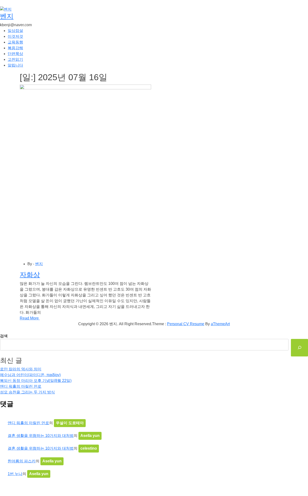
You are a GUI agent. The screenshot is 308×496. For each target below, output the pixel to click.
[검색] (299, 347)
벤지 (6, 16)
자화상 (30, 274)
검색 (4, 336)
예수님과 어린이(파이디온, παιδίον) (30, 375)
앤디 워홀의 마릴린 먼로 (20, 386)
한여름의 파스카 (22, 461)
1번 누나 (15, 474)
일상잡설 (15, 31)
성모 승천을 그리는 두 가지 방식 (27, 392)
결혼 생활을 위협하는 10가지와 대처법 (41, 436)
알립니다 (15, 65)
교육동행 (15, 42)
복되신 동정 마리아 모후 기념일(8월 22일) (35, 381)
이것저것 (15, 36)
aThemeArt (220, 324)
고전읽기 (15, 59)
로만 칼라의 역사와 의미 (20, 369)
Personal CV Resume (185, 324)
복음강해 (15, 48)
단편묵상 (15, 54)
